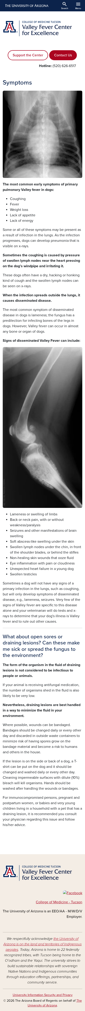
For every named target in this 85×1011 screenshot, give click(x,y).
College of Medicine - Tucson (59, 902)
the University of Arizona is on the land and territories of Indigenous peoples (42, 944)
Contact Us (63, 55)
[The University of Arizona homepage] (26, 5)
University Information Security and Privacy (43, 995)
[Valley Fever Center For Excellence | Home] (42, 28)
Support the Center (28, 55)
